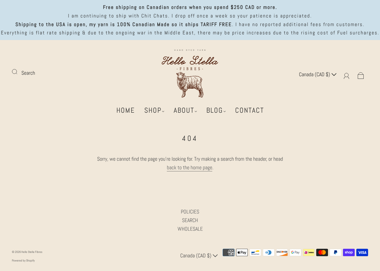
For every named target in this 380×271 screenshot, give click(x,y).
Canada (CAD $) (315, 74)
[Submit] (18, 71)
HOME (125, 110)
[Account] (347, 74)
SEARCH (190, 220)
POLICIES (190, 211)
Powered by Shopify (23, 260)
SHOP (153, 110)
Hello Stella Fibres (31, 252)
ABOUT (184, 110)
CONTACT (249, 110)
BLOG (214, 110)
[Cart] (361, 74)
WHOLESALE (190, 228)
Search (28, 72)
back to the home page (189, 167)
